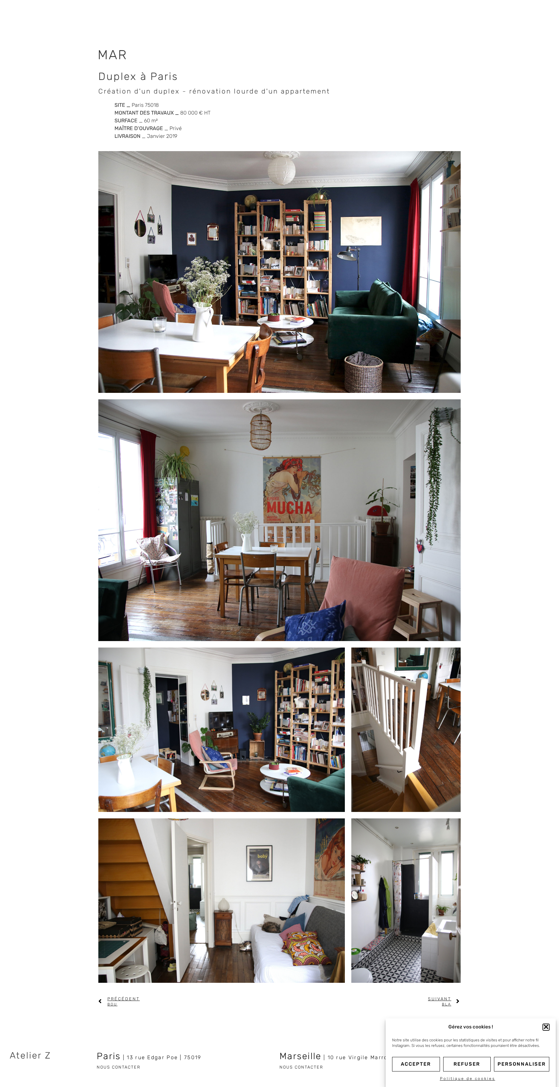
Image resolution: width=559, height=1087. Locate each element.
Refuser (467, 1064)
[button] (546, 1027)
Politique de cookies (467, 1078)
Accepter (416, 1064)
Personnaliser (522, 1064)
